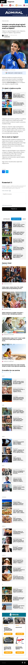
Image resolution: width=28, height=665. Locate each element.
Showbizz (20, 5)
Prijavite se (14, 209)
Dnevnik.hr (6, 5)
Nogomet (11, 2)
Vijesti (13, 5)
